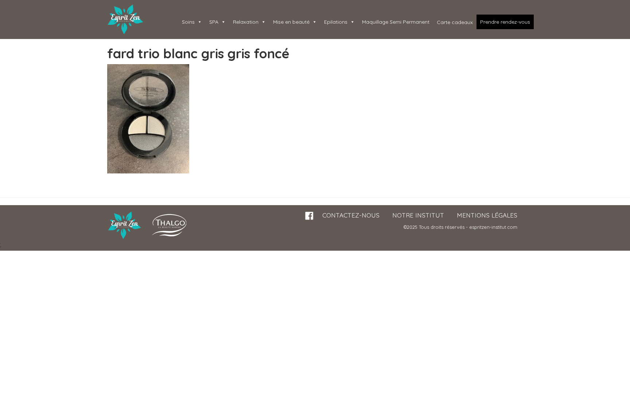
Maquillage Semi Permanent (395, 22)
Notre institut (418, 215)
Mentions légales (487, 215)
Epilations (335, 22)
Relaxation (245, 22)
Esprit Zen (125, 19)
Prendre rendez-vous (505, 22)
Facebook (309, 215)
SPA (213, 22)
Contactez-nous (351, 215)
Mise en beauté (291, 22)
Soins (188, 22)
